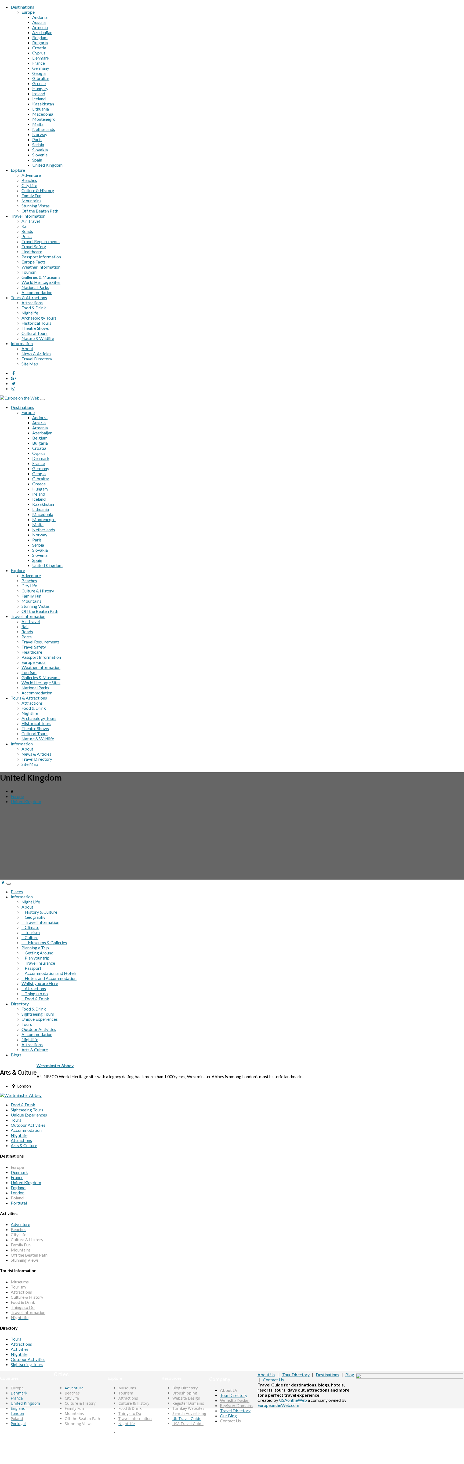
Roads (27, 231)
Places (17, 891)
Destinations (22, 6)
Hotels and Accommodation (49, 978)
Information (22, 343)
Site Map (29, 363)
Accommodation (36, 292)
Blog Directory (185, 1387)
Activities (19, 1349)
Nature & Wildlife (37, 338)
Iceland (39, 98)
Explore (18, 170)
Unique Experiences (39, 1019)
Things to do (34, 993)
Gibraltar (40, 78)
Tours (26, 1024)
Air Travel (30, 221)
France (38, 62)
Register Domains (188, 1403)
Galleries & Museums (40, 277)
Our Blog (228, 1415)
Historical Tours (36, 322)
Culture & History (37, 190)
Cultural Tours (34, 333)
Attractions (32, 302)
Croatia (39, 47)
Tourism (29, 271)
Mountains (31, 200)
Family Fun (31, 195)
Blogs (16, 1054)
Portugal (19, 1202)
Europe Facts (33, 261)
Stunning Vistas (35, 205)
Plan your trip (35, 957)
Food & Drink (33, 307)
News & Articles (36, 353)
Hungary (40, 88)
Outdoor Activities (38, 1029)
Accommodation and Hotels (49, 973)
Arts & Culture (34, 1049)
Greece (39, 83)
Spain (37, 159)
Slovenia (40, 154)
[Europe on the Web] (20, 397)
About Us (229, 1390)
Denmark (40, 57)
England (18, 1187)
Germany (40, 68)
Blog (349, 1374)
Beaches (29, 180)
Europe (28, 11)
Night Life (30, 901)
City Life (29, 185)
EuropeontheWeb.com (278, 1405)
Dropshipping (184, 1393)
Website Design (186, 1398)
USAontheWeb (293, 1400)
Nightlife (29, 312)
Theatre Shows (35, 328)
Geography (33, 917)
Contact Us (230, 1420)
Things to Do (23, 1307)
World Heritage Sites (40, 282)
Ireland (38, 93)
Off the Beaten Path (39, 210)
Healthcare (31, 251)
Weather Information (40, 266)
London (17, 1192)
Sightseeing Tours (37, 1013)
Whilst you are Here (39, 983)
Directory (20, 1003)
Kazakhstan (43, 103)
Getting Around (37, 952)
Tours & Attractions (29, 297)
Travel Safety (33, 246)
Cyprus (38, 52)
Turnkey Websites (188, 1408)
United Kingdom (47, 164)
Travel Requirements (40, 241)
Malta (38, 124)
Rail (24, 226)
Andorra (40, 17)
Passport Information (41, 256)
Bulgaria (40, 42)
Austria (39, 22)
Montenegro (44, 119)
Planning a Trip (35, 947)
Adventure (31, 175)
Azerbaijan (42, 32)
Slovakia (40, 149)
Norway (39, 134)
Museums (20, 1281)
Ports (26, 236)
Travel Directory (36, 358)
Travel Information (28, 215)
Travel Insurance (38, 962)
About (27, 348)
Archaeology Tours (38, 317)
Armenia (40, 27)
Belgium (40, 37)
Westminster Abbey (55, 1065)
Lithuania (40, 108)
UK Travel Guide (186, 1418)
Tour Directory (233, 1395)
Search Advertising (189, 1413)
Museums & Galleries (44, 942)
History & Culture (39, 911)
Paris (37, 139)
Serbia (38, 144)
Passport (31, 968)
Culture (29, 937)
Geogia (39, 73)
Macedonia (42, 113)
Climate (30, 927)
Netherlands (43, 129)
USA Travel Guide (188, 1423)
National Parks (35, 287)
